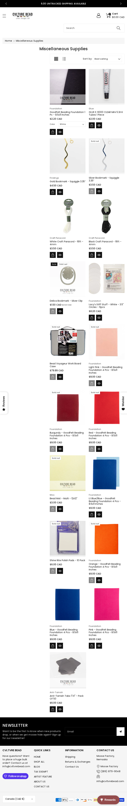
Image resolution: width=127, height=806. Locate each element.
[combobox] (94, 28)
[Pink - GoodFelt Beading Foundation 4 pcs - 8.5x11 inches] (107, 604)
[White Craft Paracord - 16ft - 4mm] (67, 216)
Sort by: (87, 58)
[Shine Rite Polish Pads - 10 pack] (67, 539)
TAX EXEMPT (41, 771)
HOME (37, 756)
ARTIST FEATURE (43, 776)
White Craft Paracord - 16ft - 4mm (66, 243)
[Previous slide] (6, 3)
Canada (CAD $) (14, 799)
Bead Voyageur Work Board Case (65, 365)
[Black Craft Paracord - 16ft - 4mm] (107, 216)
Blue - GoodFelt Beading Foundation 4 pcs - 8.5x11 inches (64, 632)
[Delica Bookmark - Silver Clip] (67, 279)
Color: (52, 124)
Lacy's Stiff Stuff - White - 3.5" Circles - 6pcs (106, 306)
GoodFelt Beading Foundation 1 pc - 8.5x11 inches (67, 113)
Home (8, 40)
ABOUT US (39, 781)
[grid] (56, 59)
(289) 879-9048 (110, 771)
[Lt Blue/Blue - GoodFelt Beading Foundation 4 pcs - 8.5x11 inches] (107, 473)
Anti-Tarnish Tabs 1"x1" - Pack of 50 (67, 697)
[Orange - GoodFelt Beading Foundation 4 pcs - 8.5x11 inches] (107, 539)
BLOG (37, 766)
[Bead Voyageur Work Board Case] (67, 342)
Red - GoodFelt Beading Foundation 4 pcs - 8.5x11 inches (103, 435)
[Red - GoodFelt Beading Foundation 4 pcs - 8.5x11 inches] (107, 407)
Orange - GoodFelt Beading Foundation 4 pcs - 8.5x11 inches (105, 566)
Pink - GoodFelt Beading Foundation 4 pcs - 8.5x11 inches (103, 632)
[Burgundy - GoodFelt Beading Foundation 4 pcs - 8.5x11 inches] (67, 407)
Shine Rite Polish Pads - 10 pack (67, 560)
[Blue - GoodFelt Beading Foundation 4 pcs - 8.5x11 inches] (67, 604)
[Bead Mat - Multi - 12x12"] (67, 473)
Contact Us (72, 766)
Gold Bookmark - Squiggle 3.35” (67, 181)
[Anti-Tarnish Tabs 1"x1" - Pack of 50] (68, 670)
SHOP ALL (39, 761)
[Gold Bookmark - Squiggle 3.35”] (67, 156)
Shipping (70, 756)
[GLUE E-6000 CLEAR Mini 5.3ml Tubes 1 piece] (107, 87)
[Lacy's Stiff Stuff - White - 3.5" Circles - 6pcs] (107, 279)
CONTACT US (41, 786)
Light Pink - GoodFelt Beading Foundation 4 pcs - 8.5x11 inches (105, 370)
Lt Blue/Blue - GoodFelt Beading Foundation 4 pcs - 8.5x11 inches (105, 501)
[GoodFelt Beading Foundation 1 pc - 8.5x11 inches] (67, 87)
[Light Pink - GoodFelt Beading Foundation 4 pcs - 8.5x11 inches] (107, 342)
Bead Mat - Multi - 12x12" (63, 498)
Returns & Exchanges (77, 761)
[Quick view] (60, 132)
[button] (5, 16)
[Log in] (100, 15)
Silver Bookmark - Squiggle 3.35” (104, 179)
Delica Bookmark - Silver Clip (66, 300)
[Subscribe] (121, 731)
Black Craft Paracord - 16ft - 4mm (105, 243)
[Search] (118, 28)
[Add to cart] (53, 132)
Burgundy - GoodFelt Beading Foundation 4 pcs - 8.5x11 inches (67, 435)
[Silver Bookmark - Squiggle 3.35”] (107, 156)
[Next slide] (121, 3)
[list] (64, 59)
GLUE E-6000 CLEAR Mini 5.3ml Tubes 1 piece (106, 113)
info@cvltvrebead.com (110, 781)
